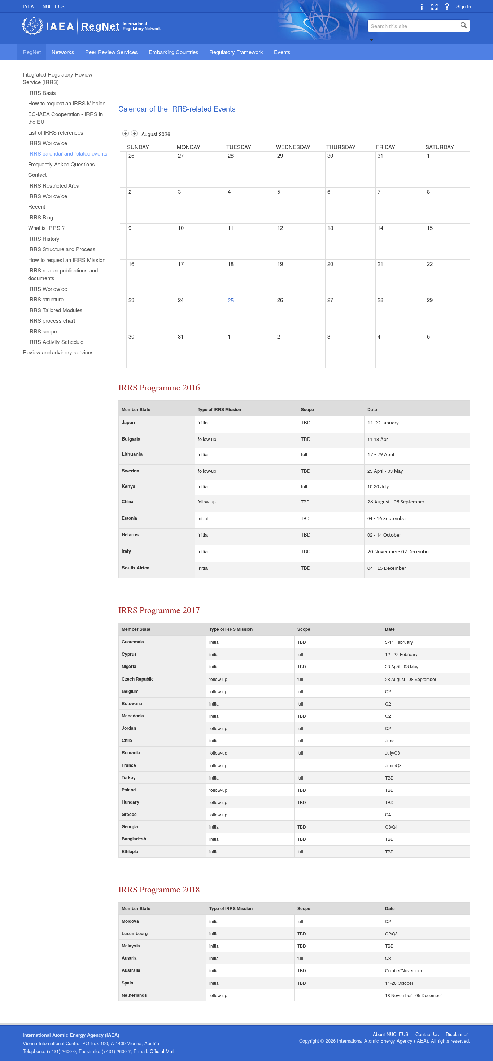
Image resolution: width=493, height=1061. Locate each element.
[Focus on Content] (434, 6)
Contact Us (427, 1034)
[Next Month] (134, 134)
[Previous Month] (125, 134)
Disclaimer (457, 1034)
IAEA (28, 6)
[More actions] (421, 6)
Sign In (463, 6)
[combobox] (418, 25)
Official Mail (162, 1051)
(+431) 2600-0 (61, 1051)
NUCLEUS (54, 6)
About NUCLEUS (391, 1034)
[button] (371, 40)
